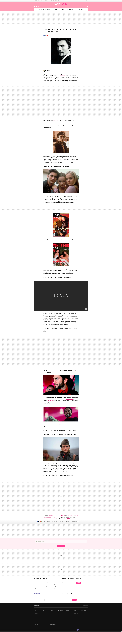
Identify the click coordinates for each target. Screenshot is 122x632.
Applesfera (36, 613)
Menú (35, 6)
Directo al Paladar (60, 610)
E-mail (48, 35)
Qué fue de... (56, 9)
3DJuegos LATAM (44, 622)
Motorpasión (67, 610)
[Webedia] (37, 605)
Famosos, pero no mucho (44, 9)
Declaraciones (46, 584)
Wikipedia (62, 518)
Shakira (36, 586)
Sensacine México (52, 622)
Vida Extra (43, 612)
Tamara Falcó (46, 586)
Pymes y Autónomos (84, 612)
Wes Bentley (55, 120)
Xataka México (37, 622)
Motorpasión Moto (68, 612)
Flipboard (47, 35)
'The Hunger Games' (61, 75)
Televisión (54, 582)
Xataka (36, 610)
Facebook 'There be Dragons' (53, 517)
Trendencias (75, 610)
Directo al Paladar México (60, 623)
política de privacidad (72, 584)
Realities (36, 582)
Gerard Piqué (55, 586)
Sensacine (51, 610)
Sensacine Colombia (53, 624)
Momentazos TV (80, 9)
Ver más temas (37, 593)
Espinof (51, 612)
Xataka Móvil (36, 612)
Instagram (87, 6)
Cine (52, 521)
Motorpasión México (69, 622)
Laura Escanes (46, 588)
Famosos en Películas (62, 521)
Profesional (56, 521)
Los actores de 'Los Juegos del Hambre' (57, 515)
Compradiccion (76, 613)
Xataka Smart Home (37, 615)
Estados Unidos (49, 521)
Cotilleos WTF (70, 9)
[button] (48, 70)
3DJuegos (43, 610)
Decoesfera (75, 612)
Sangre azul (46, 582)
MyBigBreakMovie (70, 518)
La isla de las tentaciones (55, 589)
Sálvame (36, 588)
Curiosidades (37, 584)
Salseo (63, 9)
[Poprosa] (61, 5)
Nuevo (37, 6)
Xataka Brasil (36, 624)
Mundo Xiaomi (37, 616)
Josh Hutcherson (50, 400)
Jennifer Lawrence (69, 399)
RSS (74, 594)
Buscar (39, 6)
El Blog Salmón (83, 610)
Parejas (54, 584)
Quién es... (68, 521)
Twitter (85, 6)
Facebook (83, 6)
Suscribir (78, 582)
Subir (84, 605)
